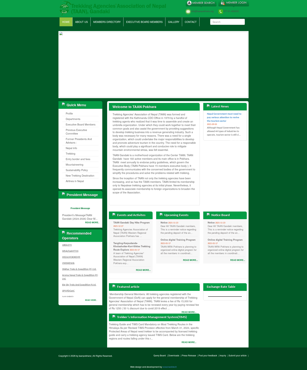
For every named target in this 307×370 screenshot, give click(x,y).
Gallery (173, 22)
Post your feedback (208, 355)
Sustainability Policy (77, 170)
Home (66, 22)
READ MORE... (187, 200)
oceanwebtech (170, 366)
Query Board (160, 355)
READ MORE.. (92, 222)
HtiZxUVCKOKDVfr (71, 254)
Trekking (70, 153)
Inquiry (223, 355)
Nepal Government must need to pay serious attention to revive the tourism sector (224, 117)
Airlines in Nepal (75, 181)
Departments (73, 119)
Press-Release (189, 355)
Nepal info (71, 148)
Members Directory (107, 22)
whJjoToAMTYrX (70, 248)
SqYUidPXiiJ (67, 294)
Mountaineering (74, 164)
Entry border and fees (78, 159)
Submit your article (238, 355)
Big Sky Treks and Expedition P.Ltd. (79, 282)
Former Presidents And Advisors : (79, 140)
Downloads (173, 355)
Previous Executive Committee (76, 131)
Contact (191, 22)
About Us (81, 22)
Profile (69, 113)
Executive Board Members (144, 22)
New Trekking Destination (80, 175)
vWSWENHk (68, 260)
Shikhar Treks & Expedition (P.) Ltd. (79, 266)
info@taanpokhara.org (202, 11)
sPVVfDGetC (68, 288)
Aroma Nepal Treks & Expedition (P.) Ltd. (80, 274)
